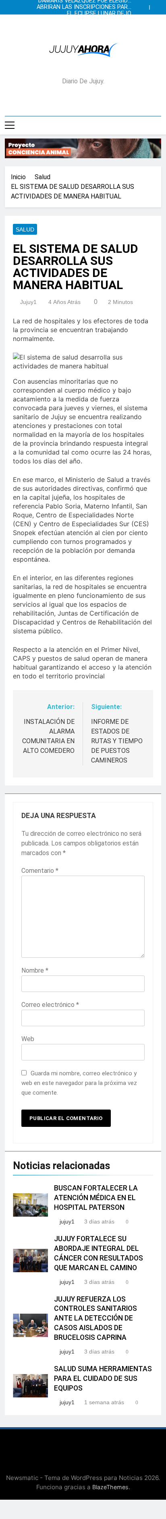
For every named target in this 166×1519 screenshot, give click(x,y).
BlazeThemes (110, 1487)
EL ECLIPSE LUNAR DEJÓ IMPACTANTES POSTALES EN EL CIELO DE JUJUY (88, 13)
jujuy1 (28, 302)
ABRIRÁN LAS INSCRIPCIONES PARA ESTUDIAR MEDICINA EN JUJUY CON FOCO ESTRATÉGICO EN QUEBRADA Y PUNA (83, 7)
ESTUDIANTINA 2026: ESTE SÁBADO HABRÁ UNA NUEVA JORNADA (83, 20)
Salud (25, 229)
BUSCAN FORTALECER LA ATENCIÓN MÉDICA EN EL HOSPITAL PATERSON (96, 1197)
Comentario (39, 870)
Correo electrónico (50, 1005)
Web (27, 1039)
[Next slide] (157, 5)
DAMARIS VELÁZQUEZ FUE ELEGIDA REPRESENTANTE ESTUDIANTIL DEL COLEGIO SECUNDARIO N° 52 (83, 26)
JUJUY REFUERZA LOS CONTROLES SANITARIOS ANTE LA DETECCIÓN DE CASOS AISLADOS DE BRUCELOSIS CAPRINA (95, 1318)
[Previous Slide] (145, 5)
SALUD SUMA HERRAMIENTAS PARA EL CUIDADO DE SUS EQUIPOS (103, 1378)
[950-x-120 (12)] (83, 148)
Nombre (34, 970)
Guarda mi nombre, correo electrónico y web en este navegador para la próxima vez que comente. (79, 1083)
